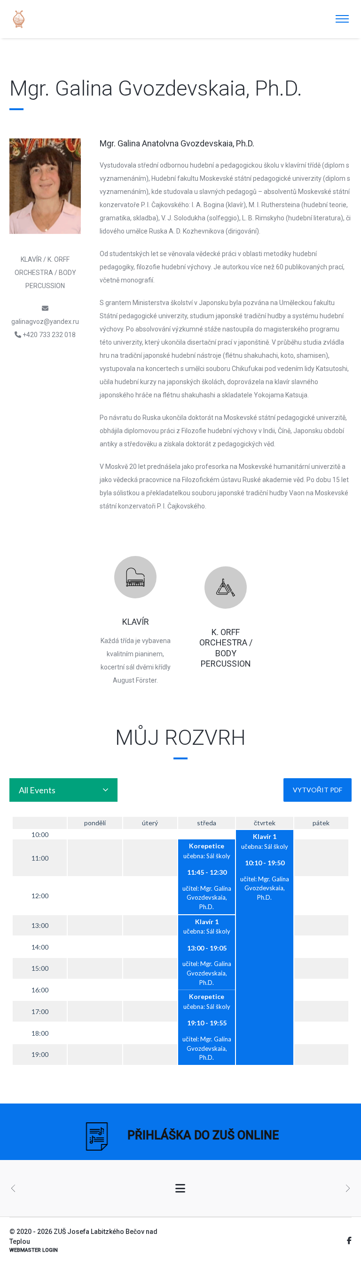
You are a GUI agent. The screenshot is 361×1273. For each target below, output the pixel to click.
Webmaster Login (33, 1250)
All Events (37, 790)
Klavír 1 (264, 836)
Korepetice (206, 846)
